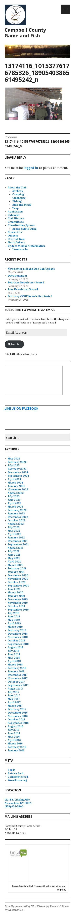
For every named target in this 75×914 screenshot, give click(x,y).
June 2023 (14, 499)
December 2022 (18, 517)
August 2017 (15, 688)
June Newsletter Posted (23, 289)
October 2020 (17, 582)
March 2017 (15, 705)
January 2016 (16, 750)
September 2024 (18, 475)
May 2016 (14, 736)
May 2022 (14, 530)
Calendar (14, 215)
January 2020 (16, 596)
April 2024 (14, 479)
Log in (11, 770)
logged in (30, 168)
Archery (17, 191)
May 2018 (14, 657)
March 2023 (15, 506)
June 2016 (14, 733)
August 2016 (15, 726)
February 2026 (17, 462)
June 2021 (14, 554)
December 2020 (18, 575)
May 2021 (14, 558)
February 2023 (17, 510)
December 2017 (18, 675)
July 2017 (13, 692)
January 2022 (16, 537)
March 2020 (15, 592)
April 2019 (14, 623)
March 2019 (15, 626)
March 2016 (15, 743)
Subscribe (14, 344)
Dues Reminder (17, 275)
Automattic (15, 910)
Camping (18, 194)
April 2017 (14, 702)
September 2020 (18, 585)
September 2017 (18, 685)
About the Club (17, 187)
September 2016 (18, 723)
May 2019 (14, 620)
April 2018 (14, 661)
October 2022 (16, 520)
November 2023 (18, 489)
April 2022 (14, 534)
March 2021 (15, 565)
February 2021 (17, 568)
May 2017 (14, 699)
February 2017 (17, 709)
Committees (16, 222)
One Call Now (16, 239)
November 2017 (18, 678)
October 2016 (16, 719)
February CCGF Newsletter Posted (30, 296)
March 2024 (15, 482)
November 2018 (18, 637)
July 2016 (13, 729)
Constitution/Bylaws (21, 225)
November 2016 (18, 716)
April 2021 (14, 561)
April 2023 (14, 503)
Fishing (17, 201)
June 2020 (14, 589)
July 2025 (13, 465)
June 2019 (14, 616)
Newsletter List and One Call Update (31, 268)
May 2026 (14, 458)
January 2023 (16, 513)
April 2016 (14, 740)
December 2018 (18, 633)
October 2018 (16, 640)
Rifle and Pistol (21, 204)
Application (15, 211)
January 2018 (16, 671)
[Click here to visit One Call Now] (18, 859)
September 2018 (18, 644)
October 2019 (16, 606)
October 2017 (16, 681)
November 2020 (18, 578)
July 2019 (13, 613)
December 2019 (18, 599)
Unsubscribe (20, 249)
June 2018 (14, 654)
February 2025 (17, 469)
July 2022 (14, 527)
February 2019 (17, 630)
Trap (15, 208)
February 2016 (17, 747)
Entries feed (15, 773)
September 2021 (18, 544)
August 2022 (16, 523)
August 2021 (15, 548)
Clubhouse (19, 198)
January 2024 (16, 486)
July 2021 (13, 551)
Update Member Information (26, 246)
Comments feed (18, 776)
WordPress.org (17, 780)
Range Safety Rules (24, 228)
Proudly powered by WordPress (25, 906)
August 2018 (15, 647)
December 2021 (18, 541)
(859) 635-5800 (14, 806)
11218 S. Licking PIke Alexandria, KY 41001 (18, 801)
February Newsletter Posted (26, 282)
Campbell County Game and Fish (25, 33)
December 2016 (18, 712)
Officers (13, 235)
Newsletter (15, 232)
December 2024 (18, 472)
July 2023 (14, 496)
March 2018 (15, 664)
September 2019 (18, 609)
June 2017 (14, 695)
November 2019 (18, 602)
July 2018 (13, 651)
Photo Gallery (16, 242)
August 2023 (16, 493)
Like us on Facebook (21, 408)
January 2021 (16, 572)
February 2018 (17, 668)
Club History (16, 218)
